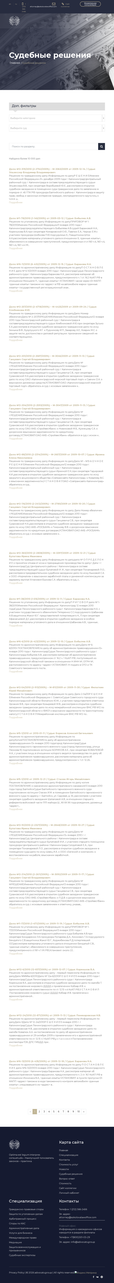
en (10, 4)
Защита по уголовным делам (26, 1214)
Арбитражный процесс (22, 1218)
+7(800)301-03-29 (80, 1237)
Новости (64, 1169)
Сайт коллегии (67, 1188)
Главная (15, 62)
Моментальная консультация (90, 4)
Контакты (64, 1159)
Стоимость (65, 1183)
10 (78, 1111)
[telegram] (102, 1277)
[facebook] (93, 1277)
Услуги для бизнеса (20, 1233)
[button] (101, 20)
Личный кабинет (69, 1193)
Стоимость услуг (68, 1164)
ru (16, 4)
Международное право (23, 1237)
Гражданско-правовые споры (26, 1209)
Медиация (15, 1242)
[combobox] (57, 118)
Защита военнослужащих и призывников (25, 1249)
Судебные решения (71, 1174)
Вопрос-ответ (67, 1178)
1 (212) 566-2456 (78, 1209)
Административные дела (24, 1228)
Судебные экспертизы (22, 1255)
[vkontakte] (97, 1277)
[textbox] (55, 118)
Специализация (68, 1155)
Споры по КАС (17, 1223)
